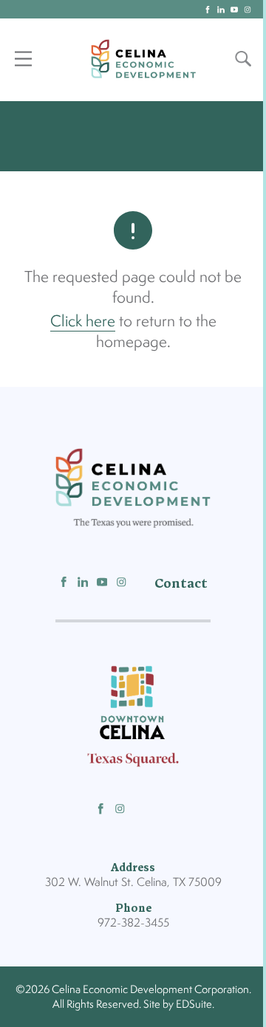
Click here (82, 320)
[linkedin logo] (221, 9)
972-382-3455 (133, 922)
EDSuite (194, 1004)
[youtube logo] (234, 9)
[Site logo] (143, 59)
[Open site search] (243, 59)
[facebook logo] (207, 9)
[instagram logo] (247, 9)
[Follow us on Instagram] (121, 583)
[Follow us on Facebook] (63, 583)
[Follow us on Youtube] (102, 583)
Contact (181, 583)
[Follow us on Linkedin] (83, 583)
